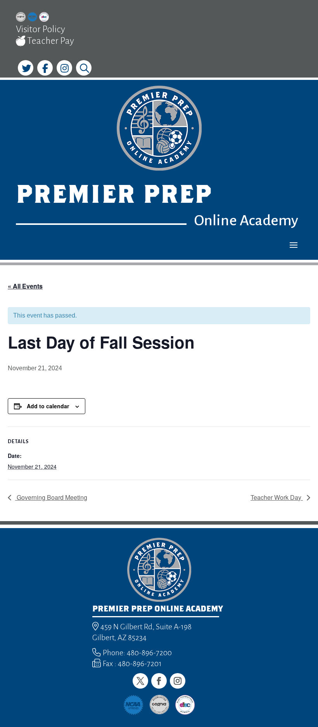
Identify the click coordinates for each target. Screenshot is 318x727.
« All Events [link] (25, 285)
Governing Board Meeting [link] (51, 497)
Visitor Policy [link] (40, 29)
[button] (293, 244)
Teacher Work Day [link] (277, 497)
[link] (21, 18)
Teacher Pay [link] (50, 41)
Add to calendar (48, 406)
